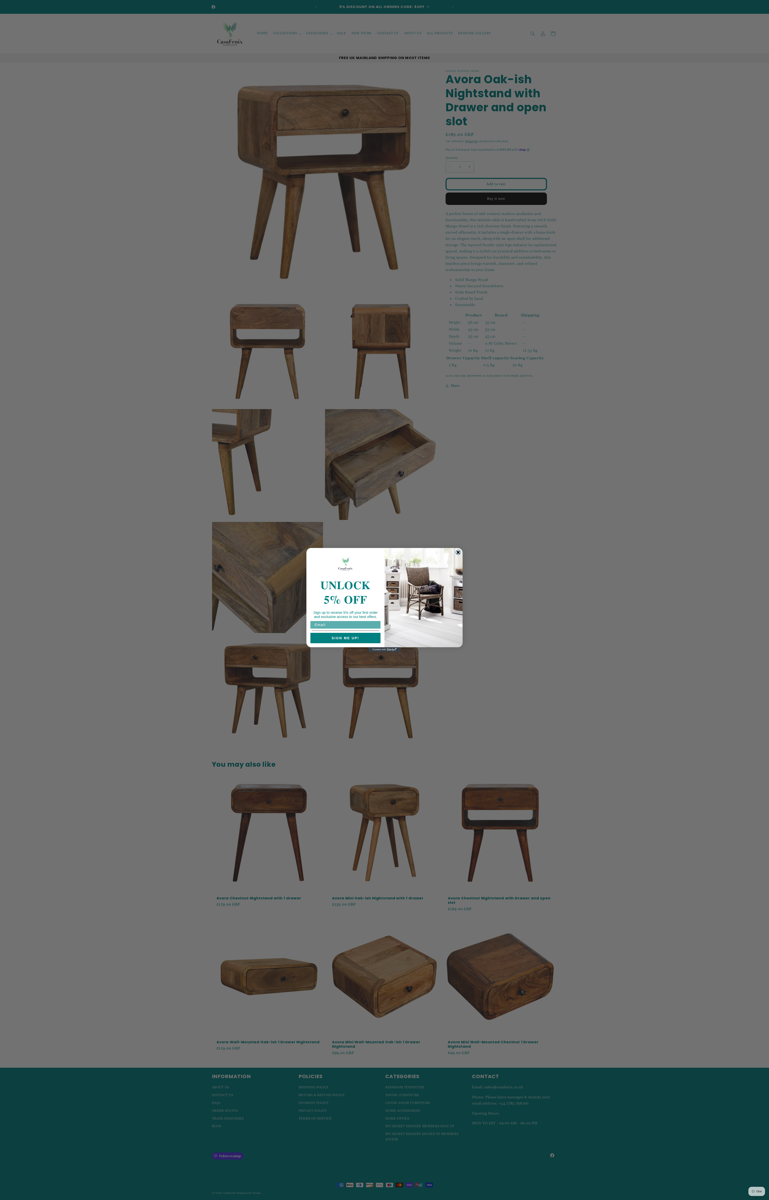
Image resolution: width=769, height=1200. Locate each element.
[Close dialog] (458, 552)
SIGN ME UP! (345, 638)
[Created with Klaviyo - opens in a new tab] (384, 649)
